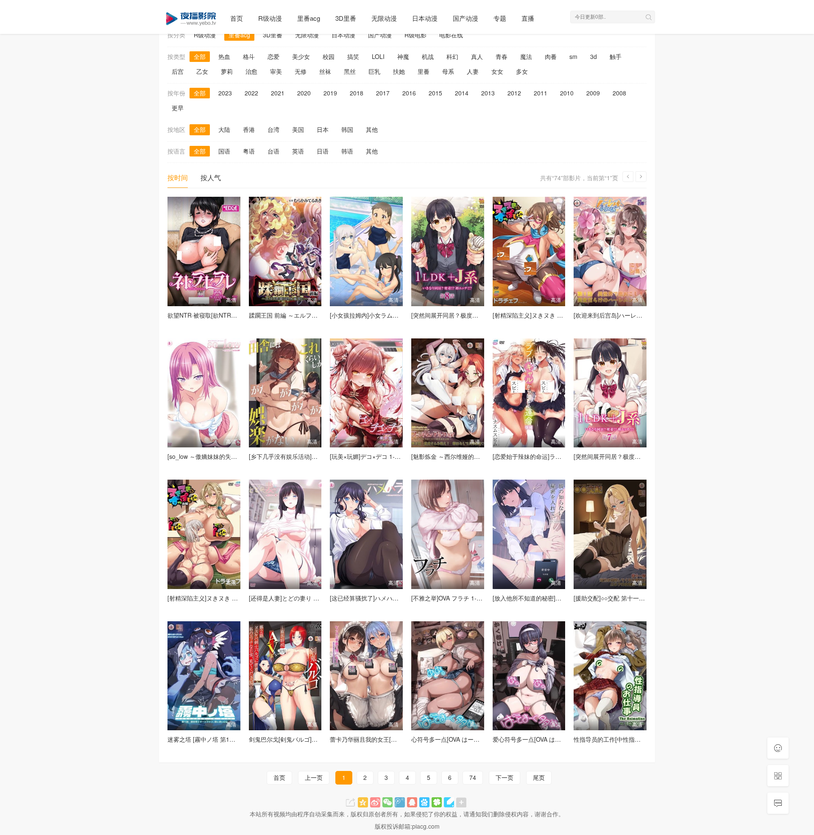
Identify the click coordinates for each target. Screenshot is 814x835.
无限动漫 (384, 18)
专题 (499, 18)
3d (593, 56)
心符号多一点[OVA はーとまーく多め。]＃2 (468, 739)
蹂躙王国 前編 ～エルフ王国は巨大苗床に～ (307, 315)
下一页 (504, 777)
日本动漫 (425, 18)
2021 (277, 93)
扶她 (399, 71)
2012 (514, 93)
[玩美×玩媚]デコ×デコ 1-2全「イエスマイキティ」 (396, 456)
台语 (273, 151)
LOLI (378, 56)
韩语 (347, 151)
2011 (540, 93)
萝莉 (227, 71)
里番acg (308, 18)
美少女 (301, 56)
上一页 (314, 777)
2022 (251, 93)
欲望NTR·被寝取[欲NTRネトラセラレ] (217, 315)
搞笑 (353, 56)
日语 (323, 151)
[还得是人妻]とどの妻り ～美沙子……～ (302, 598)
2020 (304, 93)
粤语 (249, 151)
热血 (224, 56)
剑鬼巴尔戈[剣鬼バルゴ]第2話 (288, 739)
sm (573, 56)
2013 (488, 93)
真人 (477, 56)
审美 (276, 71)
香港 (249, 129)
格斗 (249, 56)
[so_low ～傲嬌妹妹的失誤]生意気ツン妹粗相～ (229, 456)
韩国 (347, 129)
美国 (298, 129)
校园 (329, 56)
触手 (616, 56)
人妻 (473, 71)
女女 (497, 71)
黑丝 (350, 71)
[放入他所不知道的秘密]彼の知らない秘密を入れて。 (563, 598)
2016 (409, 93)
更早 (178, 107)
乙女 (202, 71)
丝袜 (325, 71)
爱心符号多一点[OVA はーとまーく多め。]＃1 (553, 739)
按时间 (177, 177)
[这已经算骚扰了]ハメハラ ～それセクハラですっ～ (398, 598)
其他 (372, 129)
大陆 (224, 129)
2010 (567, 93)
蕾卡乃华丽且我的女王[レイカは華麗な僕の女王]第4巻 (401, 739)
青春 (501, 56)
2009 (593, 93)
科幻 (452, 56)
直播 (527, 18)
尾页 (539, 777)
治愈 (251, 71)
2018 (356, 93)
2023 (225, 93)
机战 (428, 56)
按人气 (211, 177)
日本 (323, 129)
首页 (236, 18)
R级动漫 (270, 18)
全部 (200, 56)
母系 (448, 71)
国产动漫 (465, 18)
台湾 (273, 129)
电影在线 (451, 35)
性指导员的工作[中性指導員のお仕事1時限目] (633, 739)
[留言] (778, 803)
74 (472, 777)
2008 (619, 93)
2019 (330, 93)
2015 (435, 93)
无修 (301, 71)
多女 (522, 71)
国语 (224, 151)
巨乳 (374, 71)
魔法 (526, 56)
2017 (383, 93)
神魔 (403, 56)
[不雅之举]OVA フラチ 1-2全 (448, 598)
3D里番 (345, 18)
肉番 (551, 56)
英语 (298, 151)
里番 (423, 71)
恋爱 (273, 56)
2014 (461, 93)
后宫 (178, 71)
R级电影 (415, 35)
